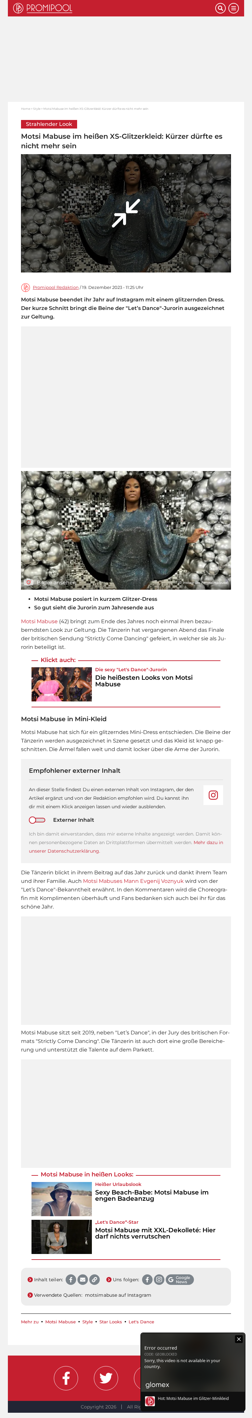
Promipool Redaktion (56, 287)
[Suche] (220, 8)
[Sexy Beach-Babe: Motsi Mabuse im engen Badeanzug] (62, 1199)
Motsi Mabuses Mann (111, 881)
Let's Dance (132, 670)
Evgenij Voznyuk (162, 881)
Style (36, 108)
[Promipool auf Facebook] (66, 1378)
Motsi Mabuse (39, 621)
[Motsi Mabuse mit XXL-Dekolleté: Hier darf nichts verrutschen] (62, 1237)
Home (25, 108)
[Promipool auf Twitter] (106, 1378)
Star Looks (110, 1321)
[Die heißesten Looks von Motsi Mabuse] (62, 684)
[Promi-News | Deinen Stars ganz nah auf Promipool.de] (114, 8)
